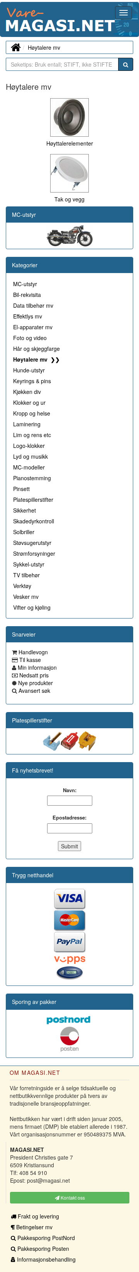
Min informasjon (36, 667)
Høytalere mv (44, 47)
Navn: (69, 790)
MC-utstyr (24, 214)
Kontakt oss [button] (72, 1197)
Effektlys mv (27, 316)
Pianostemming (32, 478)
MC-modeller (29, 467)
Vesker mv (26, 596)
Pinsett (21, 489)
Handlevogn (32, 652)
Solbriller (23, 532)
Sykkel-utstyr (28, 564)
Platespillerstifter (33, 499)
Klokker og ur (29, 402)
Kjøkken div (27, 392)
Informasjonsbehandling (45, 1259)
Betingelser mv (34, 1227)
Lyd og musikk (30, 456)
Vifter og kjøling (32, 607)
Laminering (27, 424)
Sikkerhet (24, 510)
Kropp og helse (31, 413)
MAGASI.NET (5, 19)
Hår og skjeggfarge (36, 348)
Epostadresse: (69, 817)
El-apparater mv (33, 327)
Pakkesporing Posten (42, 1248)
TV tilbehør (26, 575)
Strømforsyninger (34, 553)
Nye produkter (35, 683)
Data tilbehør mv (33, 305)
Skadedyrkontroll (33, 521)
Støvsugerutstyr (32, 542)
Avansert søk (33, 690)
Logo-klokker (29, 445)
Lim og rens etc (32, 435)
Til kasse (29, 660)
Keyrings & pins (32, 381)
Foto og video (30, 338)
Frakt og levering (37, 1216)
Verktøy (22, 586)
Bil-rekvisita (27, 294)
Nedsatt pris (33, 675)
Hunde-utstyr (29, 370)
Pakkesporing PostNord (45, 1238)
